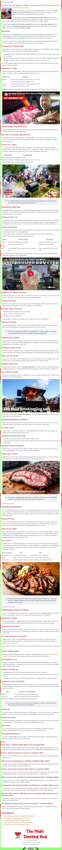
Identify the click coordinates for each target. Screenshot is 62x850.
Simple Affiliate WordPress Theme (36, 848)
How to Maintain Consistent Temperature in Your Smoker (17, 818)
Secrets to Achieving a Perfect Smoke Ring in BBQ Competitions (19, 816)
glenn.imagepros (24, 7)
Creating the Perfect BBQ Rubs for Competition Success (17, 820)
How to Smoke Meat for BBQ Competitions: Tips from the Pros (31, 5)
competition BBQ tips (18, 722)
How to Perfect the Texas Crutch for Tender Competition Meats (18, 822)
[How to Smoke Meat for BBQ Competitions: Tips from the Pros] (6, 19)
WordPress (26, 848)
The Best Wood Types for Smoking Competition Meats (16, 824)
